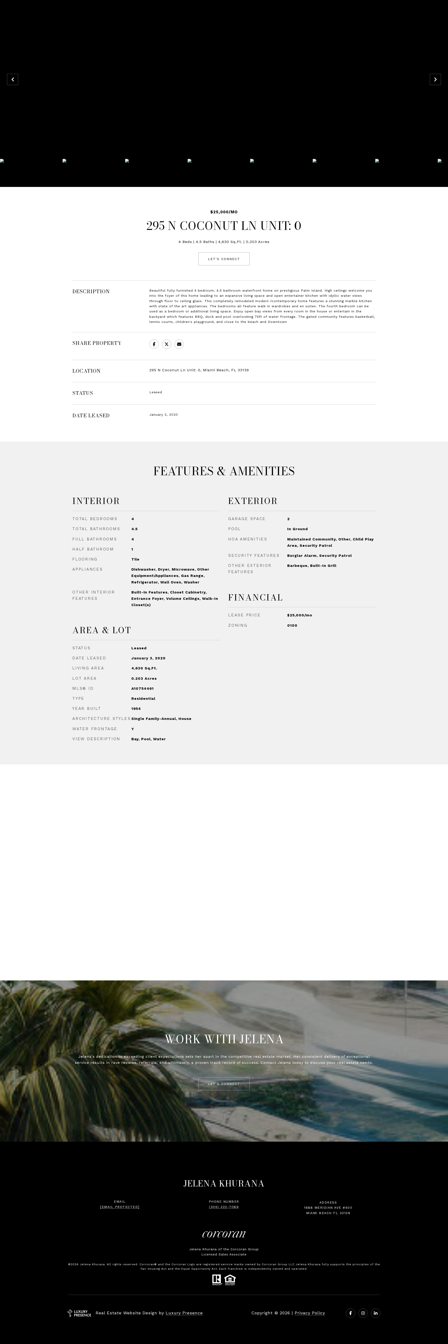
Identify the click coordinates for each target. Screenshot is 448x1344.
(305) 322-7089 (224, 1207)
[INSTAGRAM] (363, 1313)
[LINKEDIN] (375, 1313)
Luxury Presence (184, 1312)
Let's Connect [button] (224, 259)
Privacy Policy (310, 1312)
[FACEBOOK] (350, 1313)
